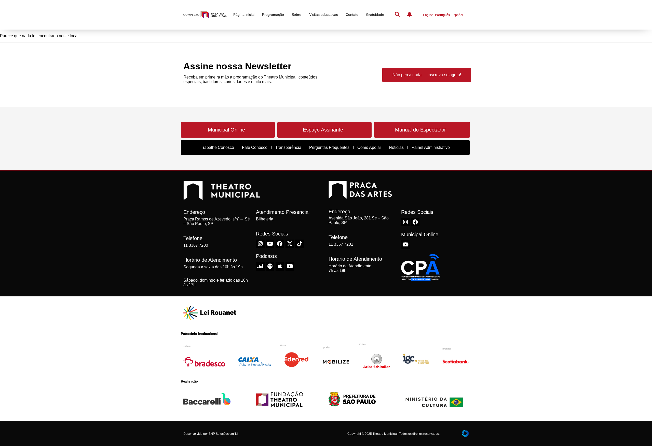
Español (457, 15)
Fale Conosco (254, 147)
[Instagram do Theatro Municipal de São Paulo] (260, 244)
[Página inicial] (205, 15)
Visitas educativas (323, 14)
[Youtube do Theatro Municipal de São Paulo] (270, 244)
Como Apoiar (369, 147)
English (428, 15)
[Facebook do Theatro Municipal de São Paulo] (280, 244)
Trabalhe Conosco (217, 147)
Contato (352, 14)
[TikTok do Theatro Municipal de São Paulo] (299, 244)
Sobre (296, 14)
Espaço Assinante (323, 130)
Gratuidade (375, 14)
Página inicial (243, 14)
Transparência (288, 147)
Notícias (396, 147)
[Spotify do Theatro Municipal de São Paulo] (270, 266)
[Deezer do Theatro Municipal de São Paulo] (260, 266)
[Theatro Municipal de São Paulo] (221, 197)
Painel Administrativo (431, 147)
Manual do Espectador (420, 130)
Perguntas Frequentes (329, 147)
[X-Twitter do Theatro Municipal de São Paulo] (290, 244)
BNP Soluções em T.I (223, 434)
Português (442, 15)
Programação (273, 14)
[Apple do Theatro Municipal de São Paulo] (280, 266)
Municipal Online (226, 130)
